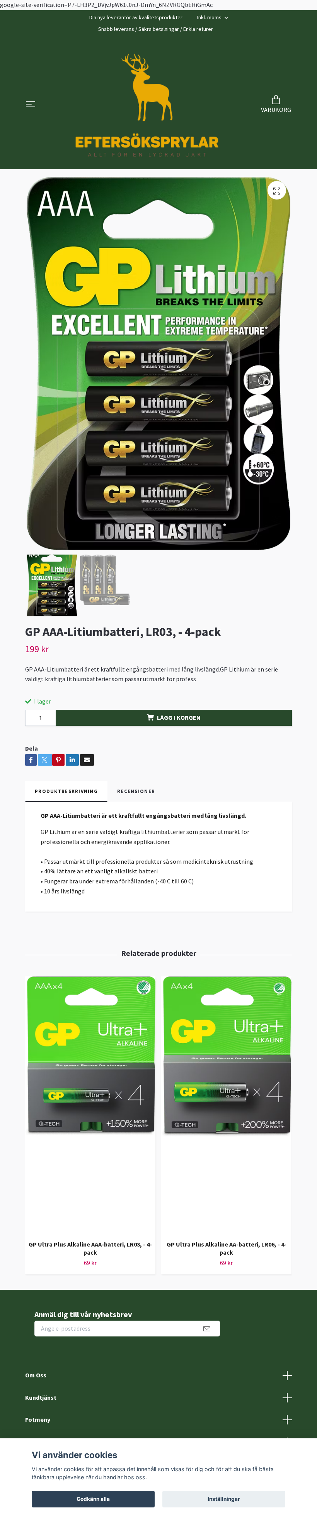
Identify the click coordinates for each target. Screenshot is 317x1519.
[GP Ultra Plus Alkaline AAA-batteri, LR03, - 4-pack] (90, 1105)
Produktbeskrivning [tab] (66, 791)
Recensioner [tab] (136, 791)
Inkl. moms (210, 17)
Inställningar (224, 1499)
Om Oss (35, 1375)
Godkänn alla (93, 1499)
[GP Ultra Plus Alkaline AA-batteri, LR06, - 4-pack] (226, 1105)
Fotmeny (37, 1419)
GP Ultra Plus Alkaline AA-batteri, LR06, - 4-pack (226, 1248)
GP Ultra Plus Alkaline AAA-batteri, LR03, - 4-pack (90, 1248)
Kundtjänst (40, 1397)
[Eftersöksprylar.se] (147, 105)
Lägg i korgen (179, 717)
